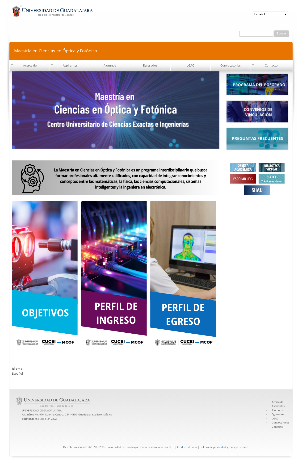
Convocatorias (230, 65)
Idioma (17, 368)
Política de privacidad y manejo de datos (224, 447)
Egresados (150, 65)
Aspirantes (70, 65)
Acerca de (30, 65)
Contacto (271, 65)
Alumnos (110, 65)
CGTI (171, 447)
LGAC (190, 65)
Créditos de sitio (187, 447)
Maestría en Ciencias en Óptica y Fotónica (55, 51)
